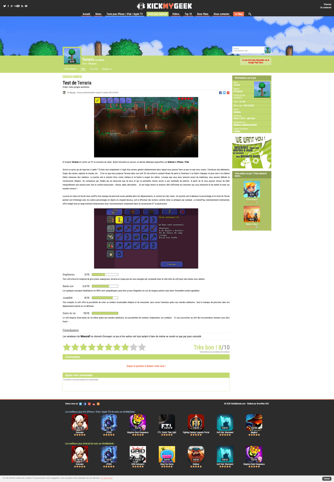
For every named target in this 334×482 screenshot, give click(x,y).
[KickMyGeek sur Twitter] (5, 6)
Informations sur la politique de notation (215, 352)
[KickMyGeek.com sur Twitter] (80, 404)
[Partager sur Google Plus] (228, 92)
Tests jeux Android (157, 14)
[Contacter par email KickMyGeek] (26, 6)
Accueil (86, 14)
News (98, 14)
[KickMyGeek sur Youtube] (17, 6)
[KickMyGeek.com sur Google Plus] (89, 404)
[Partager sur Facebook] (220, 92)
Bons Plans (202, 14)
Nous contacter (221, 14)
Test (83, 68)
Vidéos (175, 14)
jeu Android (67, 77)
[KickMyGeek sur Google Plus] (12, 6)
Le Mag (239, 14)
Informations (71, 68)
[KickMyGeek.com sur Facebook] (85, 404)
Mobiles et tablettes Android (245, 125)
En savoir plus (107, 478)
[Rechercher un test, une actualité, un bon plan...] (250, 14)
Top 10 (188, 14)
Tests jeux (125, 14)
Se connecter (325, 7)
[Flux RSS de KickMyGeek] (22, 6)
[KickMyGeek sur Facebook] (8, 6)
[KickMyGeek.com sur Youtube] (93, 404)
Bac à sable (77, 77)
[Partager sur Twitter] (224, 92)
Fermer (327, 478)
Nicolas (73, 93)
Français (237, 131)
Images (106, 68)
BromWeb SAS (263, 403)
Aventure (237, 112)
